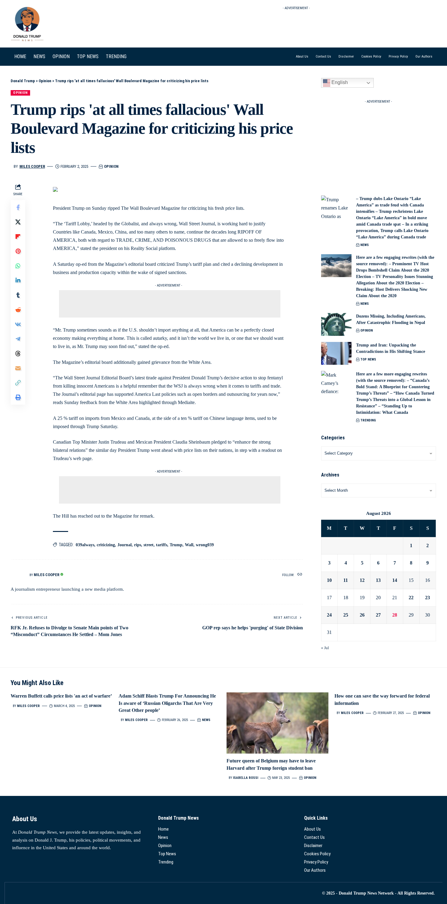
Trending (368, 420)
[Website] (300, 574)
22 (411, 597)
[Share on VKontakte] (18, 324)
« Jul (325, 648)
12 (362, 580)
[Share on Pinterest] (18, 251)
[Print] (18, 397)
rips (137, 545)
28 (394, 614)
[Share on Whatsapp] (18, 266)
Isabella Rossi (245, 778)
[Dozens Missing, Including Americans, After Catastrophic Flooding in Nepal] (336, 324)
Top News (368, 359)
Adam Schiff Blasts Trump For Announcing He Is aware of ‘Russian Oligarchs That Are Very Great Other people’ (167, 702)
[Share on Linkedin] (18, 280)
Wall (189, 545)
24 (329, 614)
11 (345, 580)
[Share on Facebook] (18, 207)
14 (394, 580)
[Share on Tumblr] (18, 295)
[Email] (18, 368)
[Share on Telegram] (18, 339)
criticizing (106, 545)
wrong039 (205, 545)
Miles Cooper (32, 166)
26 (362, 614)
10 (329, 580)
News (364, 245)
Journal (124, 545)
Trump (176, 545)
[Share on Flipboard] (18, 236)
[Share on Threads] (18, 353)
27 (378, 614)
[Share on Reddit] (18, 309)
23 (427, 597)
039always (85, 545)
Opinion (20, 92)
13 (378, 580)
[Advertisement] (296, 26)
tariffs (161, 545)
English (339, 82)
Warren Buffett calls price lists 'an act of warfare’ (61, 695)
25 (345, 614)
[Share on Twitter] (18, 222)
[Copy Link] (18, 382)
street (149, 545)
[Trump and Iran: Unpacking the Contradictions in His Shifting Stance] (336, 353)
